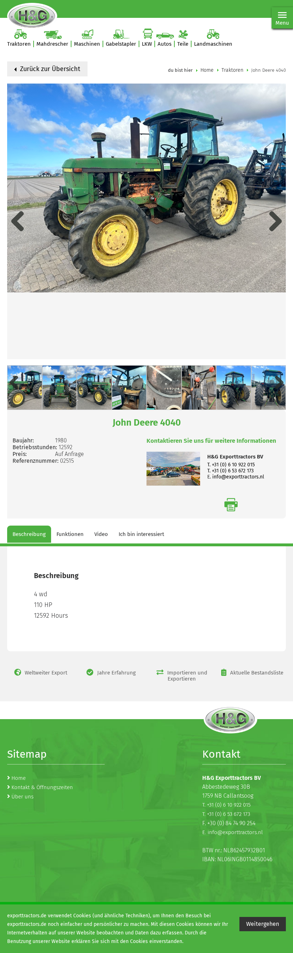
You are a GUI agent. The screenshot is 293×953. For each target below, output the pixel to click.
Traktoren (232, 70)
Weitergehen (262, 924)
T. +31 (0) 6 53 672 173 (230, 471)
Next (275, 221)
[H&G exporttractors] (32, 15)
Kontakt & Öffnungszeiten (42, 787)
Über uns (22, 796)
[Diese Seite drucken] (231, 504)
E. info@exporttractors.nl (232, 832)
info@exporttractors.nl (238, 477)
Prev (17, 221)
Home (207, 70)
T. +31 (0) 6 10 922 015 (231, 465)
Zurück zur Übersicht (49, 69)
